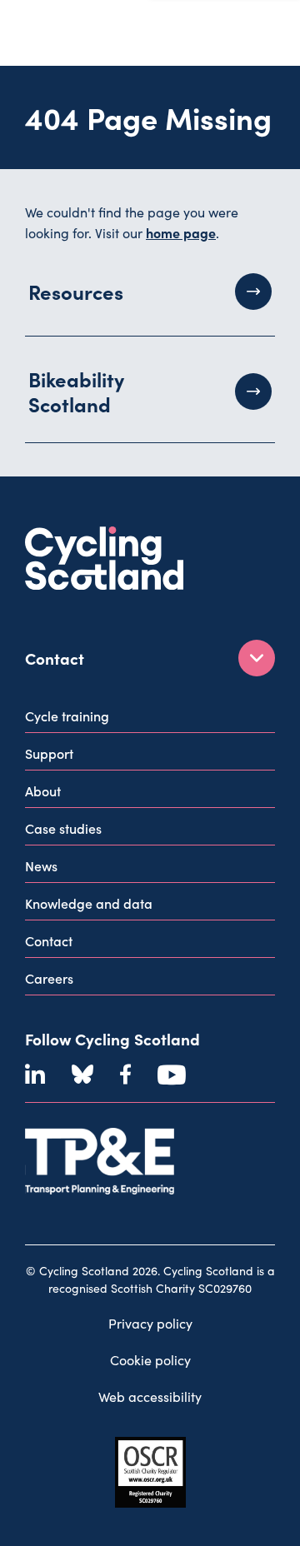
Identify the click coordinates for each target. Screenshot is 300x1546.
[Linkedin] (35, 1075)
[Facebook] (125, 1075)
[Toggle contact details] (256, 658)
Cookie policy (150, 1360)
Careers (49, 978)
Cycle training (67, 715)
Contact (48, 940)
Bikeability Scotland (76, 391)
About (43, 790)
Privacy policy (150, 1323)
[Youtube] (172, 1074)
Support (49, 753)
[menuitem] (150, 719)
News (41, 865)
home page (181, 232)
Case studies (63, 828)
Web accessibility (150, 1396)
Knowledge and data (88, 903)
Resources (75, 291)
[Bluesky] (82, 1074)
